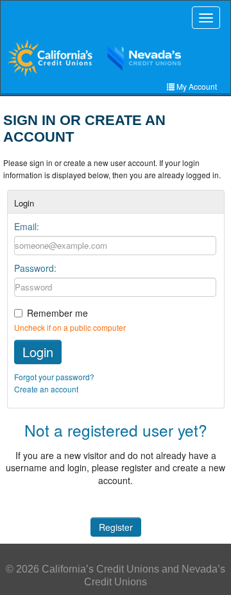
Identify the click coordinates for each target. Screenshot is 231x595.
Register (116, 527)
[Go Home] (113, 58)
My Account (196, 86)
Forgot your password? (54, 376)
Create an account (46, 388)
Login (37, 351)
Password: (35, 268)
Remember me (57, 312)
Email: (26, 226)
